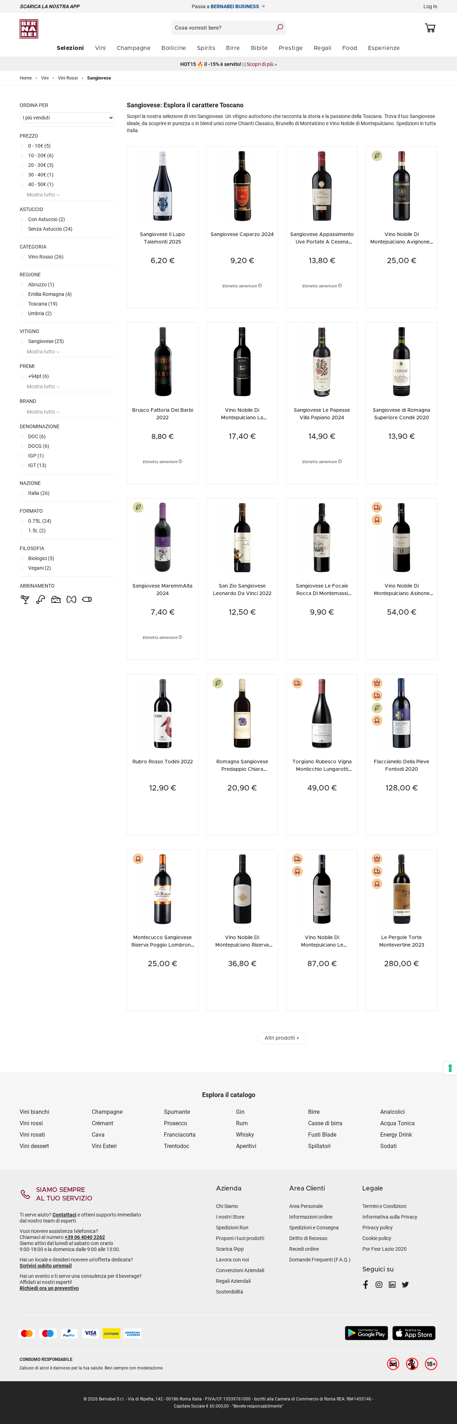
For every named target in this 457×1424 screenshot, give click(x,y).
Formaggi (58, 599)
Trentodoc (176, 1146)
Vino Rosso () (46, 257)
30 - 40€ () (41, 175)
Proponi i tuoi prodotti (240, 1238)
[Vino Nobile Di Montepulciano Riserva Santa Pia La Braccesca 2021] (242, 888)
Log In (430, 6)
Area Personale (306, 1206)
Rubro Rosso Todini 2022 (162, 761)
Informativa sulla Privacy (389, 1217)
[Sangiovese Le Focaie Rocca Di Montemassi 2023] (321, 536)
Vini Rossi (68, 78)
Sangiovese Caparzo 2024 (242, 234)
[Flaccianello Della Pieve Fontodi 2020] (401, 712)
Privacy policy (377, 1227)
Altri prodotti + (282, 1038)
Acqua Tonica (397, 1123)
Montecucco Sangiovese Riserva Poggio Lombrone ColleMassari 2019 (162, 945)
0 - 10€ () (39, 146)
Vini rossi (31, 1123)
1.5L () (37, 530)
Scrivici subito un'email (46, 1266)
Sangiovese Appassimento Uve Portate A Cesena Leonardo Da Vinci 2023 (322, 242)
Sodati (388, 1146)
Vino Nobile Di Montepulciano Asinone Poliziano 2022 (402, 594)
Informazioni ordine (310, 1217)
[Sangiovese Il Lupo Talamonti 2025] (162, 185)
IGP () (36, 456)
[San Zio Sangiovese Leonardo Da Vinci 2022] (242, 536)
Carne (42, 599)
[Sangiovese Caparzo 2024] (242, 185)
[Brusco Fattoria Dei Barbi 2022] (162, 361)
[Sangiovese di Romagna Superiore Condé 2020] (401, 361)
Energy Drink (396, 1134)
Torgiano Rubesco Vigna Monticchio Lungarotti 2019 (322, 769)
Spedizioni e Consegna (314, 1227)
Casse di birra (325, 1123)
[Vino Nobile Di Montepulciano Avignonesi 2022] (401, 185)
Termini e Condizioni (384, 1206)
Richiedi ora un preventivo (49, 1288)
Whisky (245, 1134)
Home (26, 78)
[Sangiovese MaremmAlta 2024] (162, 536)
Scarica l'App (230, 1249)
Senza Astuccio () (50, 229)
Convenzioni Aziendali (240, 1270)
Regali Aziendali (233, 1281)
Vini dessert (34, 1146)
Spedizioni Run (232, 1227)
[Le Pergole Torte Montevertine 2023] (401, 888)
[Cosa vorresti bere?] (279, 27)
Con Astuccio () (46, 219)
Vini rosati (32, 1134)
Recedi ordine (304, 1249)
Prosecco (175, 1123)
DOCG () (38, 446)
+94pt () (38, 376)
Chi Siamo (227, 1206)
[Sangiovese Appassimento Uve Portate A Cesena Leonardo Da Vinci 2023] (321, 185)
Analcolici (392, 1111)
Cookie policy (376, 1238)
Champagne (107, 1111)
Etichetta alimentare (240, 286)
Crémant (102, 1123)
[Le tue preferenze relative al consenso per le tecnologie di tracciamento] (450, 1068)
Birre (314, 1111)
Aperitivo (27, 599)
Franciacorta (180, 1134)
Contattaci (64, 1215)
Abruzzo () (41, 284)
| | (228, 64)
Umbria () (40, 313)
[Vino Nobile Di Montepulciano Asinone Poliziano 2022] (401, 536)
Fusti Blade (323, 1134)
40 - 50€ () (41, 184)
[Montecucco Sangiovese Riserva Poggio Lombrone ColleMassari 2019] (162, 888)
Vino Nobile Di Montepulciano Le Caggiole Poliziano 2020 (322, 945)
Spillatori (319, 1146)
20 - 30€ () (41, 165)
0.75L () (39, 521)
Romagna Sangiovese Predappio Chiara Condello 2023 (242, 769)
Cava (98, 1134)
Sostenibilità (229, 1292)
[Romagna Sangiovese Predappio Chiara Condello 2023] (242, 712)
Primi (73, 599)
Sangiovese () (46, 341)
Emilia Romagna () (50, 294)
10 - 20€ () (41, 155)
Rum (242, 1123)
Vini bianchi (34, 1111)
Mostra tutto (41, 195)
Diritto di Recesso (308, 1238)
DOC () (37, 436)
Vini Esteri (104, 1146)
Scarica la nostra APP (49, 6)
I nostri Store (230, 1217)
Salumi (88, 599)
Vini (45, 78)
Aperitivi (246, 1146)
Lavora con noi (232, 1259)
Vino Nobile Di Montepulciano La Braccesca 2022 (242, 418)
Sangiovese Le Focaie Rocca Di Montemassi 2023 (322, 594)
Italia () (39, 493)
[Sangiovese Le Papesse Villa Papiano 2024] (321, 361)
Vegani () (39, 568)
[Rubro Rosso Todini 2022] (162, 712)
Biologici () (41, 558)
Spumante (177, 1111)
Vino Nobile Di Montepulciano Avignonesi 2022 (401, 242)
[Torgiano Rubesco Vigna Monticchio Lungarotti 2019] (321, 712)
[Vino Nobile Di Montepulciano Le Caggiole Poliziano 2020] (321, 888)
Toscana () (42, 304)
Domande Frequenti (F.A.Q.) (320, 1259)
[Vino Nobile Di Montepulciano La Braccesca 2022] (242, 361)
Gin (240, 1111)
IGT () (37, 465)
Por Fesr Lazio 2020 (384, 1249)
